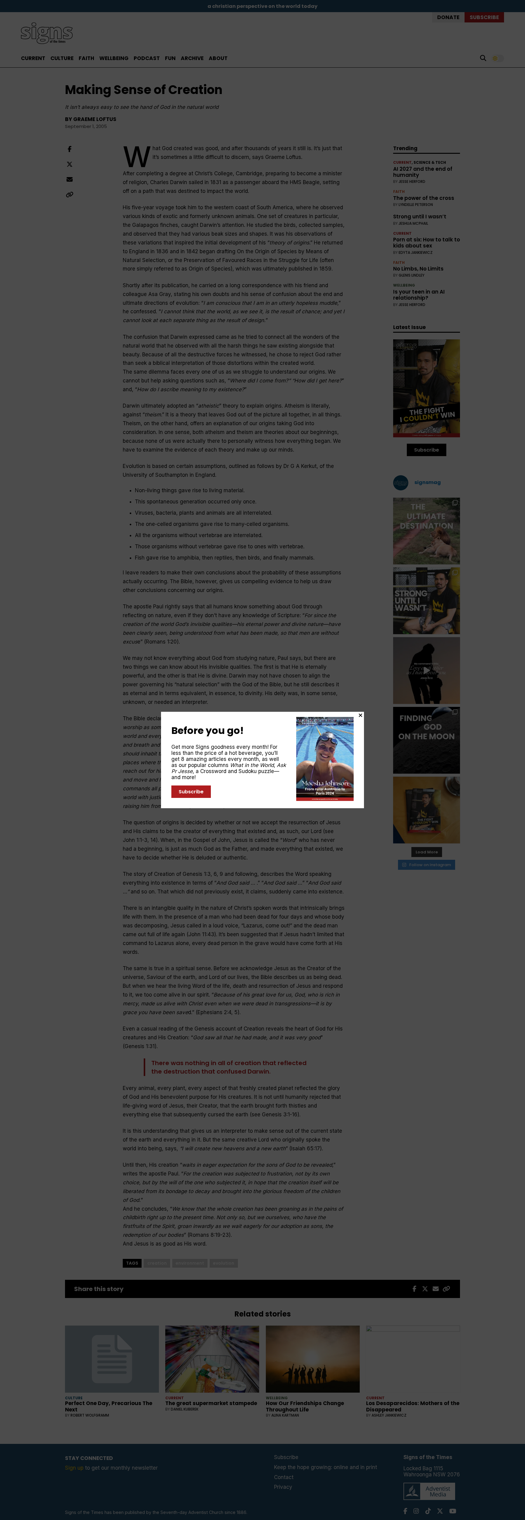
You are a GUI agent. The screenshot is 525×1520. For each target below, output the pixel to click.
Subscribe (191, 791)
